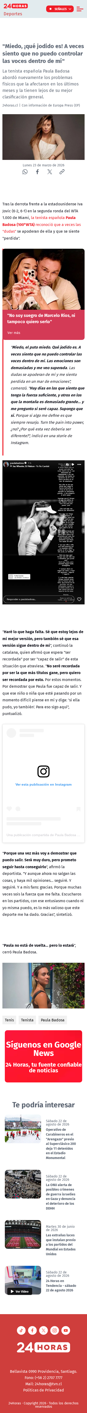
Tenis (9, 1020)
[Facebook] (37, 172)
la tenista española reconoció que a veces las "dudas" (41, 224)
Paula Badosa (53, 1020)
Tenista (27, 1020)
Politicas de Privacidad (43, 1390)
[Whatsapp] (25, 172)
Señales (61, 9)
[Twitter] (50, 172)
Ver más (13, 332)
